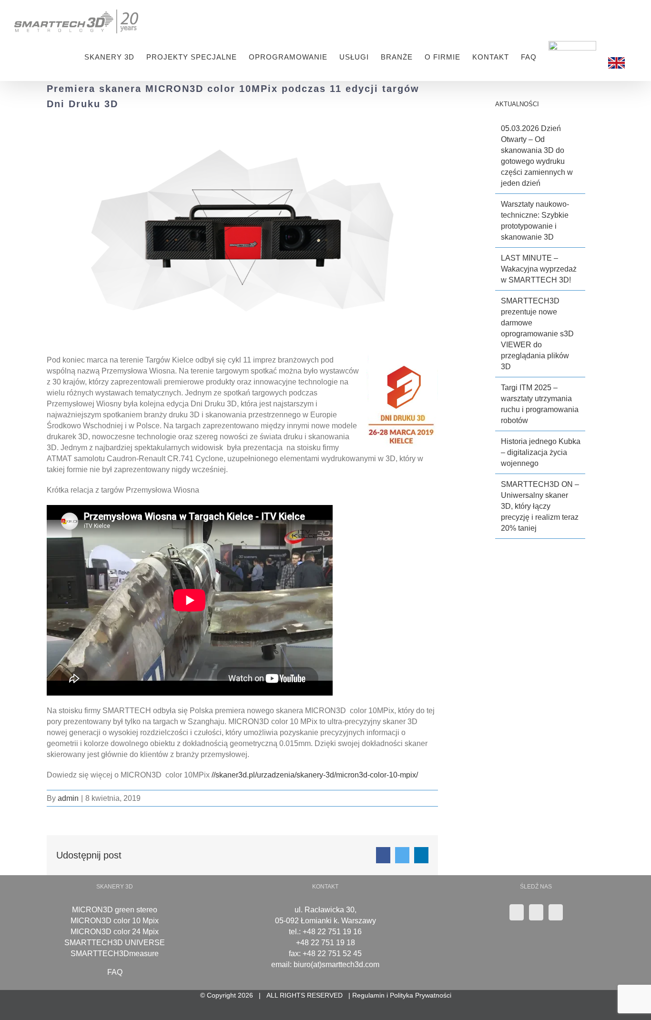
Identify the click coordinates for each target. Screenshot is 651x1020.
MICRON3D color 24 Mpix (115, 932)
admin (68, 798)
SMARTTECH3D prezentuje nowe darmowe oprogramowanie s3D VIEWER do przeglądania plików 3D (537, 334)
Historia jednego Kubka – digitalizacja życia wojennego (540, 452)
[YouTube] (536, 912)
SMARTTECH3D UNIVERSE (114, 943)
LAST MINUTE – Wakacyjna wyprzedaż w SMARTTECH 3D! (539, 269)
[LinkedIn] (516, 912)
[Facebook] (556, 912)
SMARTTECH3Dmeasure (115, 953)
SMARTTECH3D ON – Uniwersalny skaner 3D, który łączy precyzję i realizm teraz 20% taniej (540, 506)
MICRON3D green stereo (114, 910)
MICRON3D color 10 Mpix (115, 921)
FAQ (114, 972)
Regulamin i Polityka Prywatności (401, 995)
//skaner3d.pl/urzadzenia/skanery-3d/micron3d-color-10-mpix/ (315, 775)
